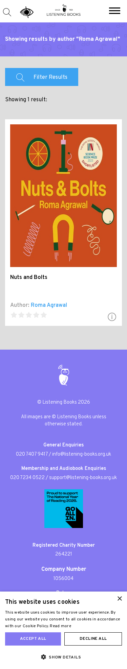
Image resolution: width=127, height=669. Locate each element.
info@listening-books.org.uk (81, 454)
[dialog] (63, 630)
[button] (114, 11)
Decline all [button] (93, 638)
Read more (60, 626)
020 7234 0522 (27, 478)
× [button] (119, 598)
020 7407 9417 (32, 454)
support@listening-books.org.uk (83, 478)
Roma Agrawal (49, 305)
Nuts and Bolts (28, 277)
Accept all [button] (33, 638)
